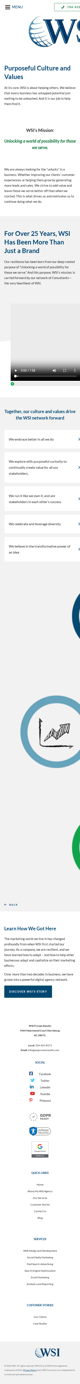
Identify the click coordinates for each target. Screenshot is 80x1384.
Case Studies (40, 1323)
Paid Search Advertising (40, 1264)
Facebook (45, 1074)
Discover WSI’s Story (28, 991)
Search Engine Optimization (40, 1270)
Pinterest (45, 1100)
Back (13, 904)
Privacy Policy (30, 1370)
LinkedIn (45, 1087)
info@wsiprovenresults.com (43, 1050)
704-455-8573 (43, 1045)
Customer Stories (40, 1204)
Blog (40, 1217)
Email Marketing (40, 1277)
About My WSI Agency (40, 1191)
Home (40, 1184)
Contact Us (40, 1211)
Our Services (40, 1197)
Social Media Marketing (40, 1257)
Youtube (45, 1094)
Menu (17, 7)
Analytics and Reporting (40, 1284)
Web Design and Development (40, 1250)
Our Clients (40, 1316)
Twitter (45, 1080)
